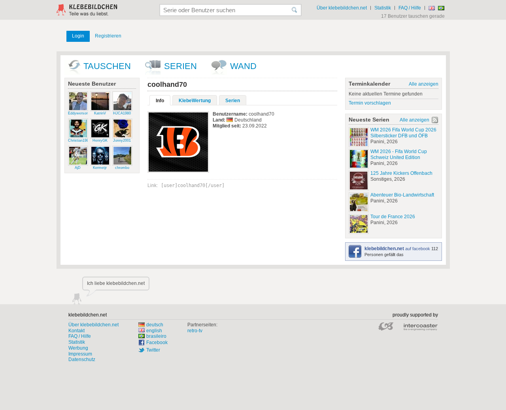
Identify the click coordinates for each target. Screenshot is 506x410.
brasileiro (156, 336)
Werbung (78, 348)
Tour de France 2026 (392, 216)
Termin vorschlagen (370, 103)
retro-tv (194, 330)
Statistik (382, 8)
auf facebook (397, 248)
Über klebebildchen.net (342, 8)
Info (160, 100)
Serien (180, 66)
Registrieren (108, 36)
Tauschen (107, 66)
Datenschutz (81, 359)
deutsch (154, 325)
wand (243, 66)
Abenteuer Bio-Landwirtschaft (402, 195)
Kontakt (76, 330)
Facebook (157, 342)
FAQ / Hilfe (409, 8)
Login (78, 36)
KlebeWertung (195, 100)
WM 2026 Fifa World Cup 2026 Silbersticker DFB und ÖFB (403, 133)
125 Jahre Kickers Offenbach (401, 173)
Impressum (80, 354)
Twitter (153, 350)
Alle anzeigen (423, 84)
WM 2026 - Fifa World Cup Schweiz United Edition (398, 154)
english (154, 330)
